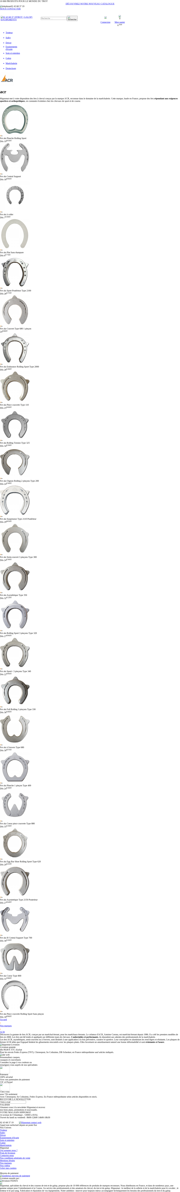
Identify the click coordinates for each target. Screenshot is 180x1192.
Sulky (2, 1132)
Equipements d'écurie (9, 1138)
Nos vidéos (5, 1165)
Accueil (3, 1019)
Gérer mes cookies (8, 1168)
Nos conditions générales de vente (15, 1158)
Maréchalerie (6, 1145)
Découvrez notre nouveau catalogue (90, 4)
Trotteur (3, 1130)
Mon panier (120, 22)
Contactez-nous (7, 1155)
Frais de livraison (7, 1153)
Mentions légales (7, 1160)
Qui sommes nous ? (8, 1150)
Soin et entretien (7, 1140)
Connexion (105, 22)
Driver (3, 1135)
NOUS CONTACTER (10, 9)
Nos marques (6, 1163)
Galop (2, 1143)
